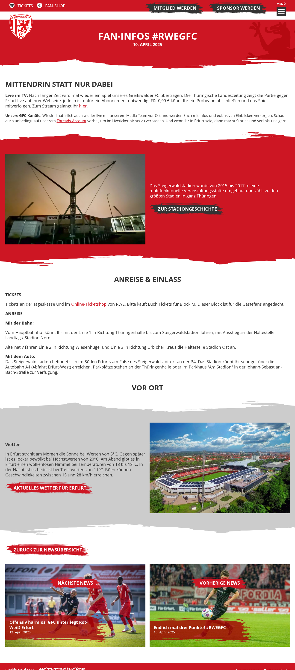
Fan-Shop (55, 6)
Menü (281, 4)
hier (83, 106)
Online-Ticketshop (88, 304)
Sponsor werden (238, 8)
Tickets (25, 6)
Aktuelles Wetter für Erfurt (50, 488)
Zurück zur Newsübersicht (48, 550)
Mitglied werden (174, 8)
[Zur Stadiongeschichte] (75, 199)
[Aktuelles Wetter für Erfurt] (220, 468)
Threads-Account (71, 120)
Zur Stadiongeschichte (187, 209)
